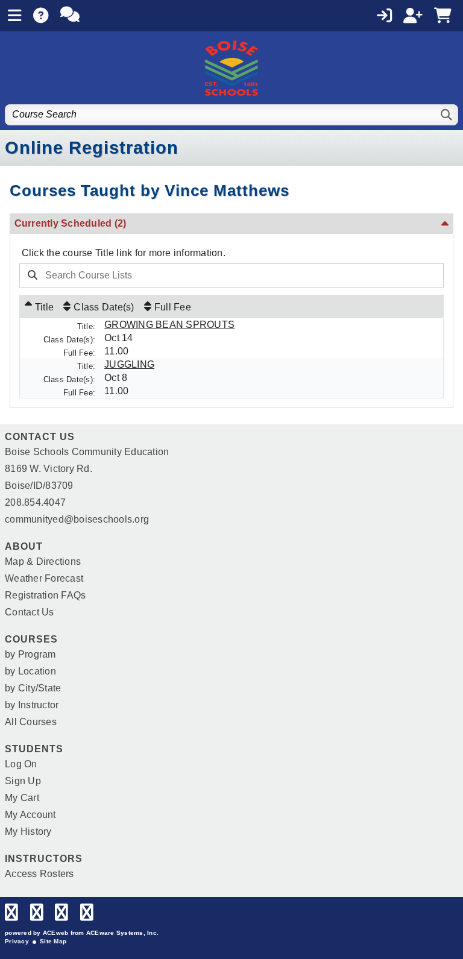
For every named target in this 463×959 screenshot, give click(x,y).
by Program (30, 654)
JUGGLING (129, 364)
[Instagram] (61, 915)
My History (28, 831)
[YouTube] (86, 915)
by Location (30, 671)
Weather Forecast (44, 578)
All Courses (31, 722)
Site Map (53, 941)
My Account (30, 815)
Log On (21, 764)
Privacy (17, 941)
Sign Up (23, 781)
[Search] (447, 115)
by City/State (33, 688)
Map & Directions (43, 561)
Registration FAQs (45, 595)
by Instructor (31, 705)
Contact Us (29, 612)
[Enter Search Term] (213, 275)
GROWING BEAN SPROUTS (169, 324)
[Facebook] (11, 915)
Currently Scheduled (70, 223)
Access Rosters (39, 874)
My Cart (22, 798)
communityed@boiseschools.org (77, 519)
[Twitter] (36, 915)
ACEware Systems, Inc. (122, 932)
